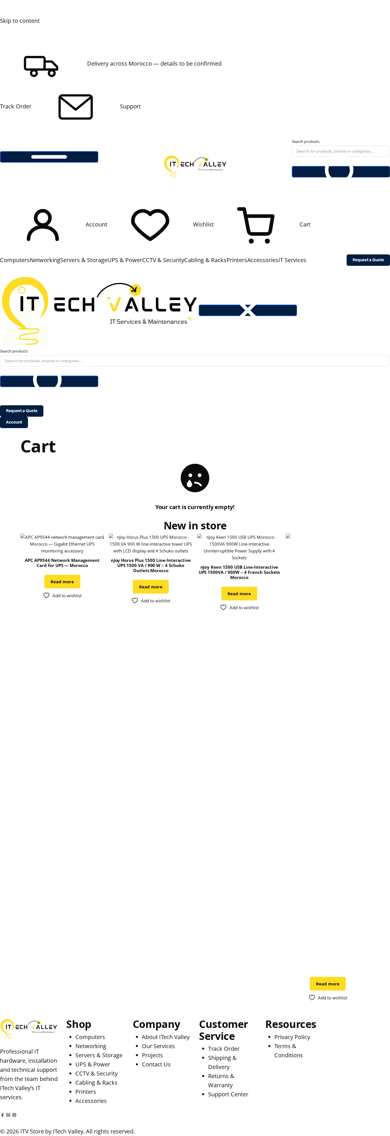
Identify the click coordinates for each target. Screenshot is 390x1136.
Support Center (228, 1094)
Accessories (263, 260)
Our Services (158, 1046)
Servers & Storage (83, 260)
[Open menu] (49, 157)
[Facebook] (2, 1114)
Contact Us (156, 1064)
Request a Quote (368, 260)
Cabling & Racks (205, 260)
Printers (236, 260)
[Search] (341, 171)
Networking (45, 260)
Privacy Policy (292, 1037)
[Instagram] (14, 1114)
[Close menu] (248, 310)
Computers (15, 260)
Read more (62, 581)
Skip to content (20, 21)
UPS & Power (124, 260)
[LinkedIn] (8, 1114)
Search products (305, 141)
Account (14, 422)
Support (129, 106)
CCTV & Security (163, 260)
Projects (152, 1055)
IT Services (292, 260)
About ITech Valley (166, 1037)
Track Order (15, 106)
